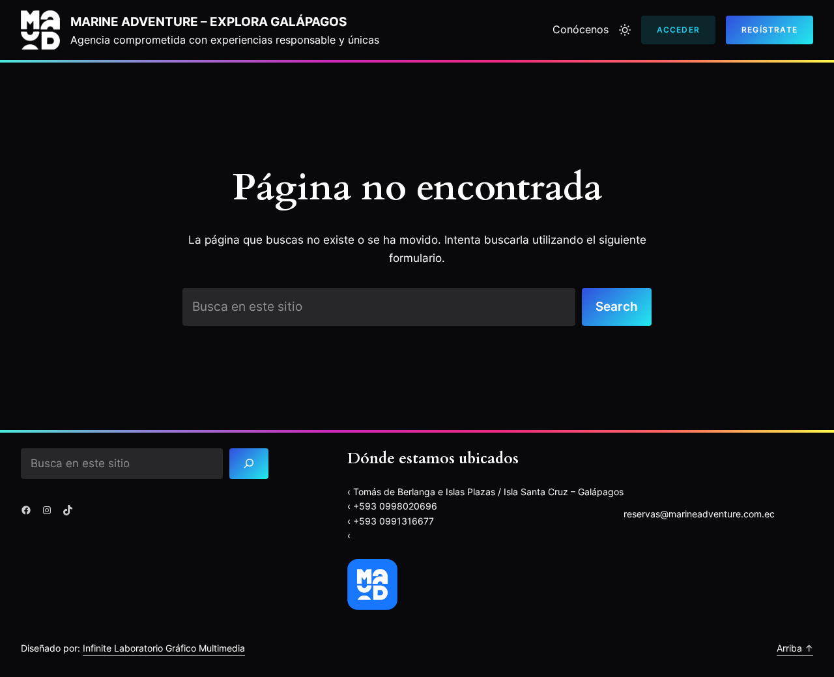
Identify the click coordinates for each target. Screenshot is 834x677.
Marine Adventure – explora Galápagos (208, 21)
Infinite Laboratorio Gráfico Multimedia (164, 648)
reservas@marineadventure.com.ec (699, 513)
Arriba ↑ (795, 648)
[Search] (248, 463)
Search (617, 306)
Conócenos (581, 29)
